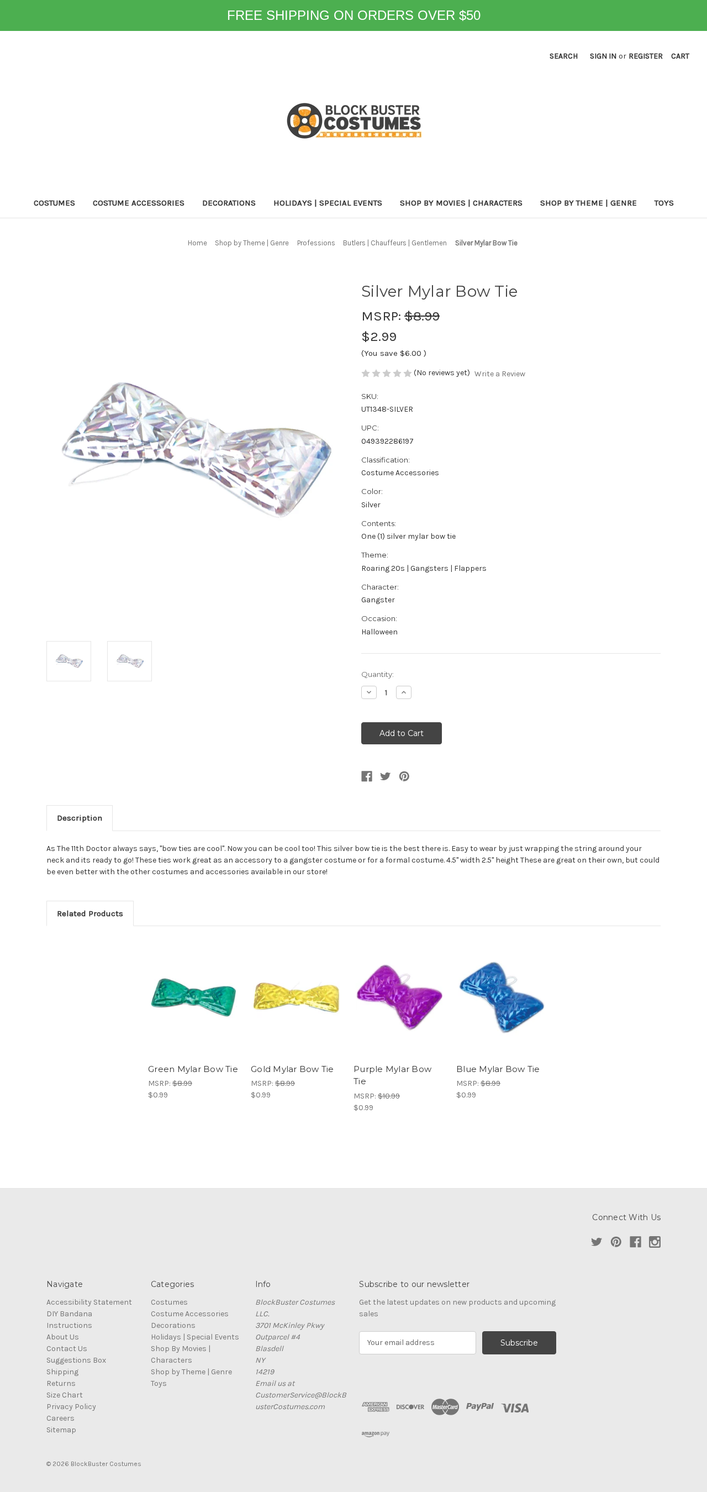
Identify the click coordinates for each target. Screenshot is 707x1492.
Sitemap (61, 1430)
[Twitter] (385, 776)
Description (79, 818)
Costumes (54, 203)
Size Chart (64, 1395)
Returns (61, 1383)
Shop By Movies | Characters (461, 203)
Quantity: (377, 674)
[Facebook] (366, 776)
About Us (62, 1337)
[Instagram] (655, 1242)
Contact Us (66, 1348)
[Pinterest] (404, 776)
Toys (664, 203)
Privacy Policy (71, 1406)
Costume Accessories (138, 203)
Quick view (194, 997)
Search (564, 56)
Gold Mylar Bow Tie (292, 1069)
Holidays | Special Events (327, 203)
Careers (60, 1418)
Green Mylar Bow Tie (193, 1069)
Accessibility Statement (89, 1302)
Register (646, 56)
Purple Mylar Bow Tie (392, 1075)
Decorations (229, 203)
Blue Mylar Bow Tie (498, 1069)
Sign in (603, 56)
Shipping (62, 1372)
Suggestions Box (76, 1360)
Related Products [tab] (90, 913)
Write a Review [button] (499, 374)
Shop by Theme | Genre (588, 203)
